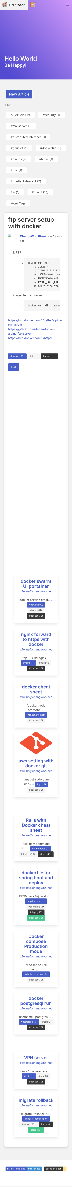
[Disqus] (36, 421)
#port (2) (46, 1021)
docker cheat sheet (36, 689)
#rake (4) (46, 1124)
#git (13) (41, 784)
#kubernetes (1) (40, 848)
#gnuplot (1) (19, 148)
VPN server (36, 1057)
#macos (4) (19, 159)
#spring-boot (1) (36, 901)
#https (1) (44, 662)
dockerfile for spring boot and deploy (36, 877)
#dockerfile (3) (50, 148)
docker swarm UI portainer (36, 584)
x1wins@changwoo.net (36, 591)
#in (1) (15, 192)
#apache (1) (49, 356)
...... (50, 600)
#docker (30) (17, 356)
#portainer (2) (36, 604)
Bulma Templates (16, 1168)
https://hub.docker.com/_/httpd (30, 338)
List (13, 367)
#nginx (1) (28, 662)
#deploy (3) (36, 912)
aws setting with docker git (36, 763)
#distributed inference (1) (28, 137)
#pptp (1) (28, 1076)
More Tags (18, 203)
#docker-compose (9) (36, 974)
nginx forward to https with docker (36, 639)
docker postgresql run (36, 1001)
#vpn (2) (43, 1076)
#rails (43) (45, 854)
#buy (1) (16, 170)
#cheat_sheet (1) (36, 714)
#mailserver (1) (21, 126)
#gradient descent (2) (26, 181)
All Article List (20, 115)
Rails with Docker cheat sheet (36, 825)
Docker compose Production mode (36, 944)
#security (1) (51, 115)
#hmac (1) (46, 159)
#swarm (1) (36, 610)
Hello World (16, 5)
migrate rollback (36, 1100)
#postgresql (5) (29, 1021)
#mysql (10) (40, 192)
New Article (19, 94)
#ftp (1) (33, 356)
